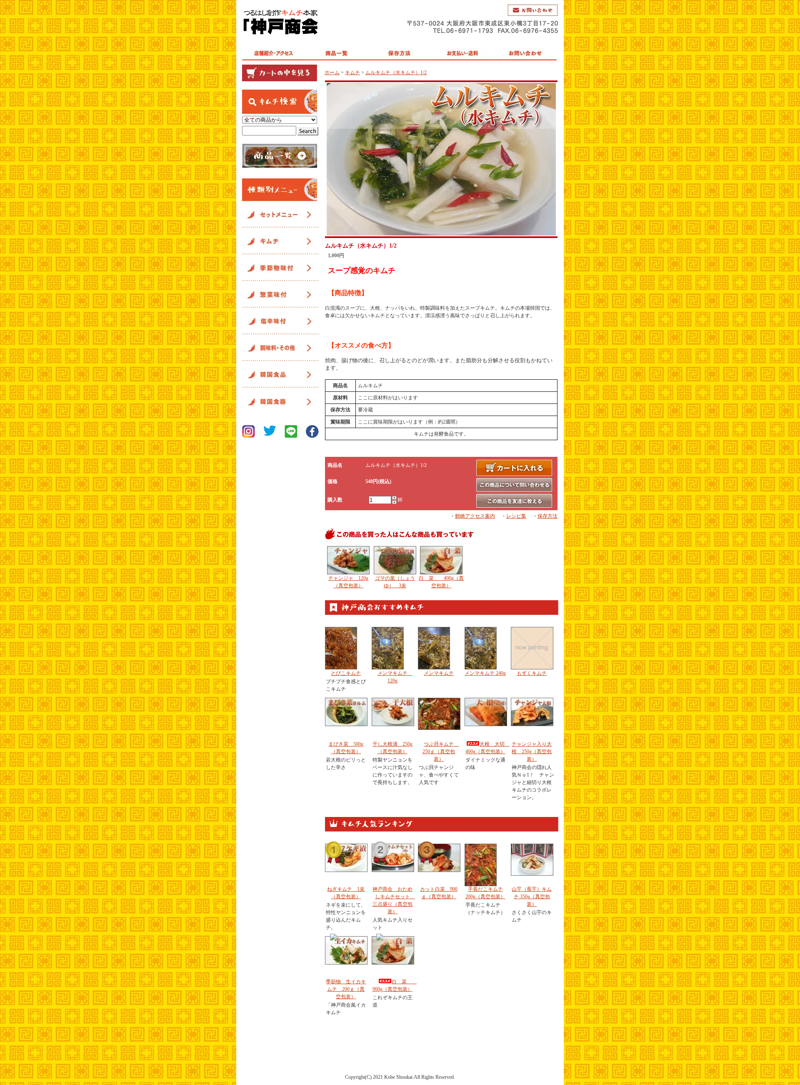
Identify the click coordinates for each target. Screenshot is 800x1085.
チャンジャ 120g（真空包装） (348, 582)
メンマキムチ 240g (485, 673)
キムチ (352, 72)
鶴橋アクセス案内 (475, 516)
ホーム (332, 72)
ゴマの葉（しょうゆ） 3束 (395, 582)
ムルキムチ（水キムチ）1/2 (396, 72)
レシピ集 (516, 516)
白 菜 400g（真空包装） (441, 582)
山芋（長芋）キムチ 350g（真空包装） (532, 896)
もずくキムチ (532, 673)
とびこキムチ (346, 673)
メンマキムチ (439, 673)
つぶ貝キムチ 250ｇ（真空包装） (440, 751)
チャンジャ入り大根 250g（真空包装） (532, 751)
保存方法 (548, 516)
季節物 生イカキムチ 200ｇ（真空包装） (346, 989)
